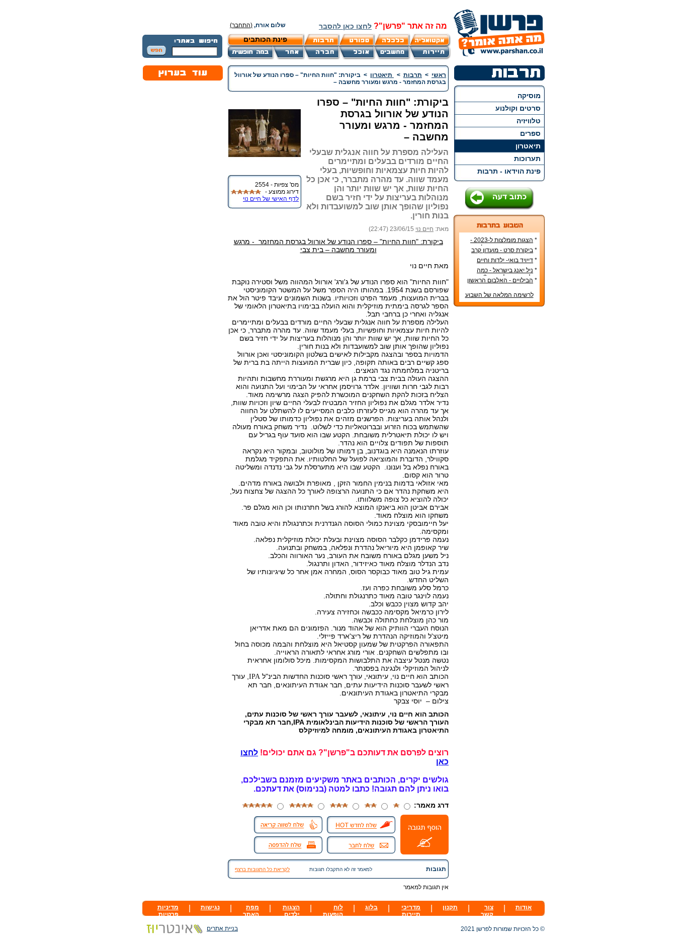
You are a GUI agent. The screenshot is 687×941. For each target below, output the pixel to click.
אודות (524, 907)
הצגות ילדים (291, 911)
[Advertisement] (499, 464)
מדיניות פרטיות (168, 911)
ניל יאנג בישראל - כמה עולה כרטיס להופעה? (507, 274)
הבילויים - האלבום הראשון (500, 280)
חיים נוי (424, 228)
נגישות (210, 907)
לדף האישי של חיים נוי (271, 198)
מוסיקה (529, 96)
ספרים (530, 133)
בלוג (371, 907)
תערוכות (527, 158)
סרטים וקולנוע (518, 108)
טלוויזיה (529, 121)
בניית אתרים (222, 928)
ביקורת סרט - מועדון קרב (502, 250)
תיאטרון (528, 146)
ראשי (439, 75)
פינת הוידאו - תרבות (509, 171)
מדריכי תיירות (410, 911)
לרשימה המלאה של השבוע (499, 294)
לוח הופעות (333, 911)
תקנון (450, 907)
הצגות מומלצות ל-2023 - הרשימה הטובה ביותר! (503, 244)
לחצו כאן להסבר (345, 26)
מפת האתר (251, 911)
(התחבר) (241, 25)
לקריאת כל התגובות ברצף (262, 869)
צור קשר (487, 911)
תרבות (412, 75)
